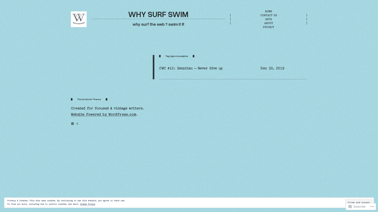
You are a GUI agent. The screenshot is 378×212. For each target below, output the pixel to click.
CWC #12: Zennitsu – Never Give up (191, 68)
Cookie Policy (87, 204)
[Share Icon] (77, 123)
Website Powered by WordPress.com (103, 114)
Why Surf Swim (158, 14)
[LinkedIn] (72, 123)
